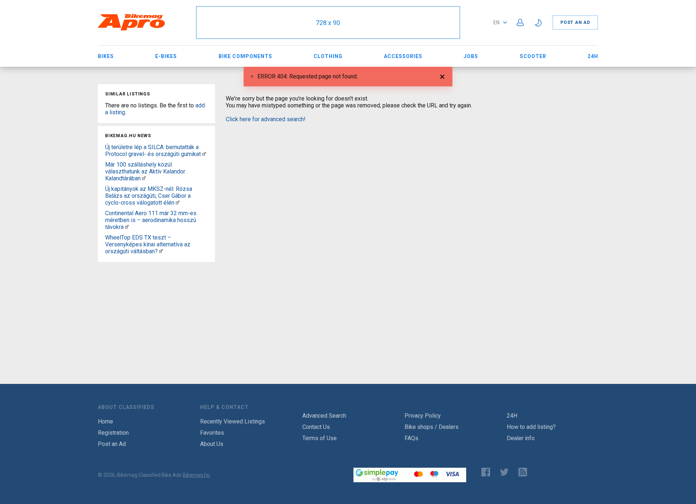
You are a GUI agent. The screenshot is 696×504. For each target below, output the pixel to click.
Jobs (471, 56)
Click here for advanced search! (266, 119)
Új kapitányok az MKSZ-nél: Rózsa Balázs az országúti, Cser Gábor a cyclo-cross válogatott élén (148, 195)
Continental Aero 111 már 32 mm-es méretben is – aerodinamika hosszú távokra (150, 220)
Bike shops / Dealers (432, 426)
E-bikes (166, 56)
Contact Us (316, 426)
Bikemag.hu (196, 475)
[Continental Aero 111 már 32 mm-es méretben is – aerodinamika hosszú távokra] (127, 227)
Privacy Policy (423, 415)
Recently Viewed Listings (232, 421)
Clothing (328, 56)
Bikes (106, 56)
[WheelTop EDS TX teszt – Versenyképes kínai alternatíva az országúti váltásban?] (161, 251)
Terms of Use (319, 438)
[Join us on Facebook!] (485, 472)
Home (105, 421)
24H (593, 56)
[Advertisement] (156, 310)
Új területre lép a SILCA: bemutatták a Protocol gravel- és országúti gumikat (153, 150)
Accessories (403, 56)
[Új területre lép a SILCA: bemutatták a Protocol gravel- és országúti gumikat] (204, 154)
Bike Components (245, 56)
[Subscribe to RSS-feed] (524, 472)
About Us (211, 444)
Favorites (212, 432)
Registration (113, 432)
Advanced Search (324, 415)
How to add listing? (531, 426)
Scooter (533, 56)
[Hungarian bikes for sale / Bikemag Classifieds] (131, 29)
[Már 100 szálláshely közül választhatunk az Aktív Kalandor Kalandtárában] (144, 178)
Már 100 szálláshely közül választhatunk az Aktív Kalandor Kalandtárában (145, 171)
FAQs (411, 438)
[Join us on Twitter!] (504, 472)
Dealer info (521, 438)
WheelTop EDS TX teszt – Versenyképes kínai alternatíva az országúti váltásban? (147, 244)
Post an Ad (575, 22)
